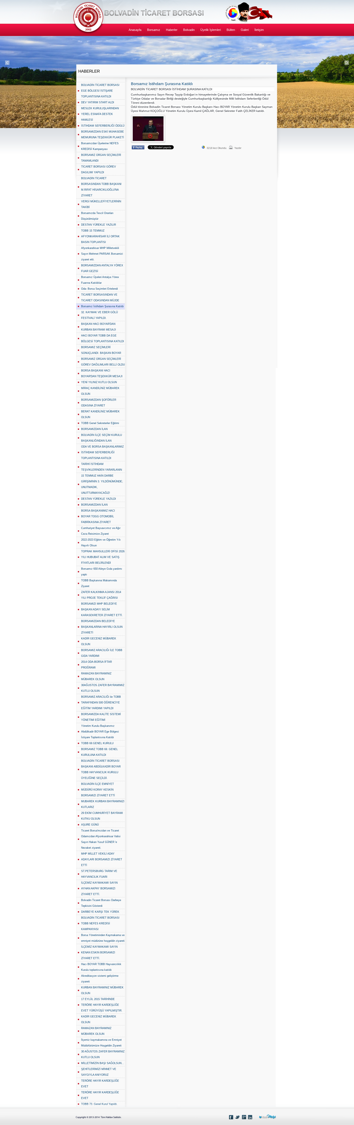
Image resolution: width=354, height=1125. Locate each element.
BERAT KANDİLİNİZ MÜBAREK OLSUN (100, 414)
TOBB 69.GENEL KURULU (97, 743)
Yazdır (237, 148)
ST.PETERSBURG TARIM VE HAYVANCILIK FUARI (99, 874)
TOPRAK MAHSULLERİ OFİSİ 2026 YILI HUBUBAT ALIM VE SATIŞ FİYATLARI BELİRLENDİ (103, 557)
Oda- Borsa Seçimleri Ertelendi (99, 288)
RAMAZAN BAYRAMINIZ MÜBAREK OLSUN (96, 676)
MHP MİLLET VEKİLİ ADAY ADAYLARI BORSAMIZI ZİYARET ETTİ (101, 859)
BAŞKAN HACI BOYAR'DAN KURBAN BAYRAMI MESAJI (98, 326)
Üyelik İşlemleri (210, 30)
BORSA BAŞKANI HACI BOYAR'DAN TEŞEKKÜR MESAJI (102, 373)
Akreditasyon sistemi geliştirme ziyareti (99, 978)
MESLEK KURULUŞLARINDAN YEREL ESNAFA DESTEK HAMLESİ (100, 114)
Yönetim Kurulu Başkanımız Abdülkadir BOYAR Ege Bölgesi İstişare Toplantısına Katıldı (100, 731)
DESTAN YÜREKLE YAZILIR (98, 224)
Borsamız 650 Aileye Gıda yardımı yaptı (101, 571)
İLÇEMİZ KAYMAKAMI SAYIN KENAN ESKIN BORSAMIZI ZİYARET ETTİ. (99, 952)
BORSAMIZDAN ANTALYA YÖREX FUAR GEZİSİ (102, 268)
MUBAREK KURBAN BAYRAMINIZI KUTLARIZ (102, 804)
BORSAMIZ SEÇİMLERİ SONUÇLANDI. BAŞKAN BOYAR (101, 350)
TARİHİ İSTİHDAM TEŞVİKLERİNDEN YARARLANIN (101, 466)
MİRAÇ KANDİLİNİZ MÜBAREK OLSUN (100, 391)
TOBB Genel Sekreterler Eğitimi (100, 423)
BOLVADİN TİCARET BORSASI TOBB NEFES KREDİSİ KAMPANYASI (100, 923)
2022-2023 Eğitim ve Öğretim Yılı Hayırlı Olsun (101, 542)
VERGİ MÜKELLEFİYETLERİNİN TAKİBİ (101, 204)
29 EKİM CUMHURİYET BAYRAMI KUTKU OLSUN (102, 815)
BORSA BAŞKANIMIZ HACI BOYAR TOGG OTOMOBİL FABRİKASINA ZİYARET (98, 516)
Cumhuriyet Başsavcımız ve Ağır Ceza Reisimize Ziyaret (100, 530)
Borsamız (153, 30)
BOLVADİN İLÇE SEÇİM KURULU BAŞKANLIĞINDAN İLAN (101, 437)
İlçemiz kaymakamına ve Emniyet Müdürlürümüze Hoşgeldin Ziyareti (101, 1042)
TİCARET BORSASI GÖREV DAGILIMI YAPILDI (98, 169)
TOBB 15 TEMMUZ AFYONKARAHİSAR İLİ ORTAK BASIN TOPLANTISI (100, 236)
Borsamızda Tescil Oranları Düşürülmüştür (97, 216)
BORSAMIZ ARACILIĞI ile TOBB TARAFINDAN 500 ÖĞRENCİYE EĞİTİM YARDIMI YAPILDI (101, 702)
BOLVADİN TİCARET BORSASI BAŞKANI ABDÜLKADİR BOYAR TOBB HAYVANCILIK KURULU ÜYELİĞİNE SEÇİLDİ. (101, 769)
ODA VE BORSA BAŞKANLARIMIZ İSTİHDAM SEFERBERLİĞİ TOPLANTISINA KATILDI (102, 452)
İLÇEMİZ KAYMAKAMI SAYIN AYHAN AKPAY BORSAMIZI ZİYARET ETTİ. (99, 888)
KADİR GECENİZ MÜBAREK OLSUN (98, 641)
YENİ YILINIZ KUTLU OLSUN (99, 382)
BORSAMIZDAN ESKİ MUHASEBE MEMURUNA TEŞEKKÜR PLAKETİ (102, 134)
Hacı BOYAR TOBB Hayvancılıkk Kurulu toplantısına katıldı (101, 967)
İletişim (259, 30)
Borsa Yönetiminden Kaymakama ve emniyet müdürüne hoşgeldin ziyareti (103, 938)
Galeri (245, 30)
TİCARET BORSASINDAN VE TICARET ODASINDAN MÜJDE (100, 297)
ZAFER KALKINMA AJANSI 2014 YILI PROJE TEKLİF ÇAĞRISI (101, 595)
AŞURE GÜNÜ (90, 824)
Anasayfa (135, 30)
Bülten (231, 30)
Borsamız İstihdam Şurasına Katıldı (102, 306)
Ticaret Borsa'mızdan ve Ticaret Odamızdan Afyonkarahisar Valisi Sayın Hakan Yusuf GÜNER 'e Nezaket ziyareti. (100, 839)
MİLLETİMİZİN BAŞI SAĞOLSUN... (102, 1063)
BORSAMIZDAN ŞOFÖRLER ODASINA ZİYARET (98, 402)
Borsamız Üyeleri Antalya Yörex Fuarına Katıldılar (100, 280)
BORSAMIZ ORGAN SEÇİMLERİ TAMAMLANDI (101, 157)
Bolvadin (189, 30)
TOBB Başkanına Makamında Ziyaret (99, 583)
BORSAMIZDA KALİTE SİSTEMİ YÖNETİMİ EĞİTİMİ (101, 717)
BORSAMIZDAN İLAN (94, 429)
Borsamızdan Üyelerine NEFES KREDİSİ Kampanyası (100, 146)
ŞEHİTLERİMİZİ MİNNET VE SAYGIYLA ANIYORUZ (98, 1072)
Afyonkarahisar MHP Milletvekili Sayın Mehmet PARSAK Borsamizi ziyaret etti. (102, 253)
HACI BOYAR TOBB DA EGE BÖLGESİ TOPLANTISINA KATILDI (102, 338)
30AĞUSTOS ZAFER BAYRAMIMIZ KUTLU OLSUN (102, 688)
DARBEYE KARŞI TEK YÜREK (100, 911)
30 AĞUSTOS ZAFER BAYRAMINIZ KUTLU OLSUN (103, 1054)
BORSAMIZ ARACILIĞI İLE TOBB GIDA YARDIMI (101, 653)
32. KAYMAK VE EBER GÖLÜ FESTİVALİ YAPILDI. (99, 315)
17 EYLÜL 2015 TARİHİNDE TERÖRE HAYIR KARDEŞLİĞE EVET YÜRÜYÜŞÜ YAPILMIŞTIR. (101, 1005)
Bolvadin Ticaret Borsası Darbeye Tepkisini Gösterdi (101, 903)
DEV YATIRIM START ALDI (97, 102)
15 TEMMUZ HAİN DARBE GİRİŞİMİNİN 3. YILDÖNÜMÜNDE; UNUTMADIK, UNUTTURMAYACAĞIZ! (102, 484)
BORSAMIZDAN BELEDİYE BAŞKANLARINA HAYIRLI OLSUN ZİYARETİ (102, 627)
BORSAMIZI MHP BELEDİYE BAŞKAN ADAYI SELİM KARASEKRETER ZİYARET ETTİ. (102, 609)
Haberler (171, 30)
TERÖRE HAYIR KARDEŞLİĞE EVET (100, 1083)
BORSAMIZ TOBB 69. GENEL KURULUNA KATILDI (99, 752)
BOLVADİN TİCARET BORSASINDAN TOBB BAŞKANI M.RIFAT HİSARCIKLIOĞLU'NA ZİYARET (101, 187)
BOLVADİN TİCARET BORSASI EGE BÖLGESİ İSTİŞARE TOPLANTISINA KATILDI (100, 90)
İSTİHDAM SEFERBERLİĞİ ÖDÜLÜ (102, 125)
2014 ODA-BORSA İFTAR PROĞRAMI (96, 664)
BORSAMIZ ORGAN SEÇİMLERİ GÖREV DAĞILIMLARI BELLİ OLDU (103, 361)
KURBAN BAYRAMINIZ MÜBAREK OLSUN (102, 990)
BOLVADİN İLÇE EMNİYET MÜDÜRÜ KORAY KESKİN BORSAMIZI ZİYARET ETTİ (98, 789)
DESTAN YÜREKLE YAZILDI (98, 498)
